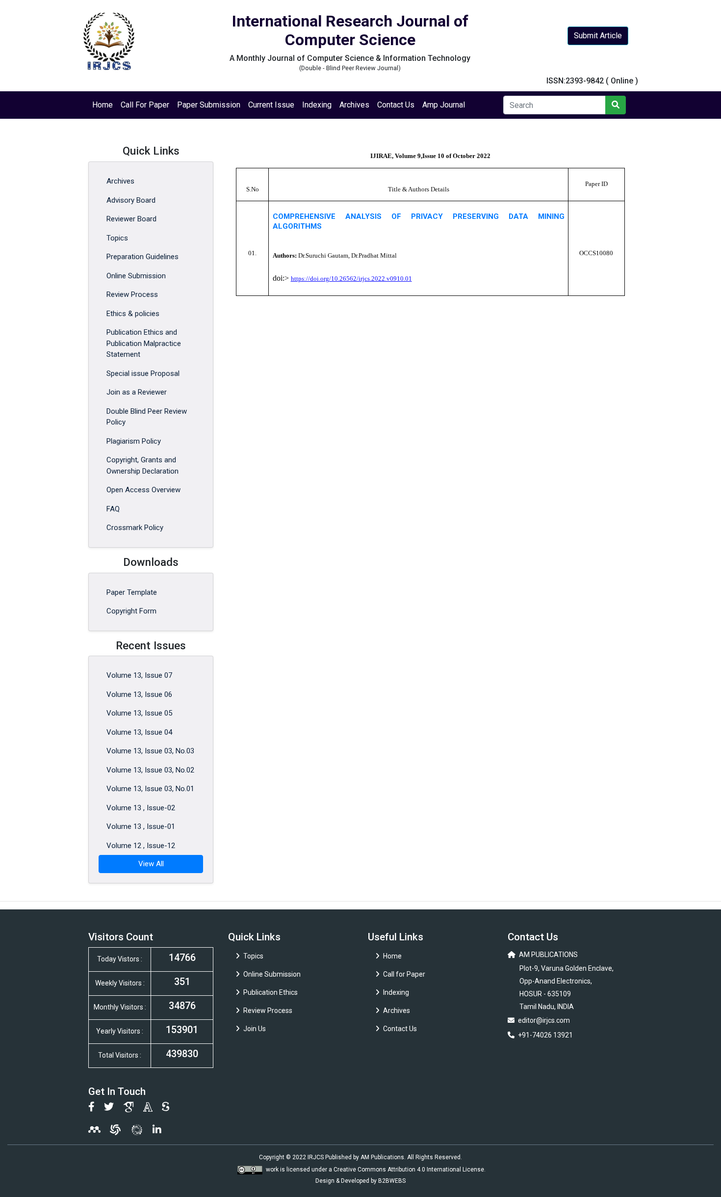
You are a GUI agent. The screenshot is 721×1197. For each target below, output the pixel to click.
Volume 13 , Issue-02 (140, 807)
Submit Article (598, 35)
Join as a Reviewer (136, 392)
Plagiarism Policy (133, 441)
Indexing (317, 104)
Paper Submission (208, 104)
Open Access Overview (143, 489)
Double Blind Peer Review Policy (146, 417)
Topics (117, 238)
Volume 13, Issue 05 (139, 713)
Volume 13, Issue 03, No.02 (150, 770)
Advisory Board (130, 200)
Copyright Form (131, 611)
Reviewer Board (131, 218)
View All (151, 863)
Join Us (254, 1029)
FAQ (113, 509)
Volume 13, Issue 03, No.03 (150, 750)
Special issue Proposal (143, 373)
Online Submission (136, 275)
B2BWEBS (392, 1180)
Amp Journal (443, 104)
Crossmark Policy (134, 527)
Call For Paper (145, 104)
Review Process (132, 294)
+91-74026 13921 (545, 1035)
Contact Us (395, 104)
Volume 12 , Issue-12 (140, 845)
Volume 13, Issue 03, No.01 (150, 788)
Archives (354, 104)
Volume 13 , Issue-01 (140, 826)
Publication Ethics (270, 992)
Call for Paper (404, 974)
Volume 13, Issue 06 (139, 694)
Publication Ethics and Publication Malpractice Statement (143, 343)
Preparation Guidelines (142, 256)
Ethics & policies (132, 313)
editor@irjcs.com (544, 1020)
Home (102, 104)
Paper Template (131, 592)
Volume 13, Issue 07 (139, 675)
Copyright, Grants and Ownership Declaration (142, 465)
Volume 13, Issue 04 (139, 732)
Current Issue (271, 104)
